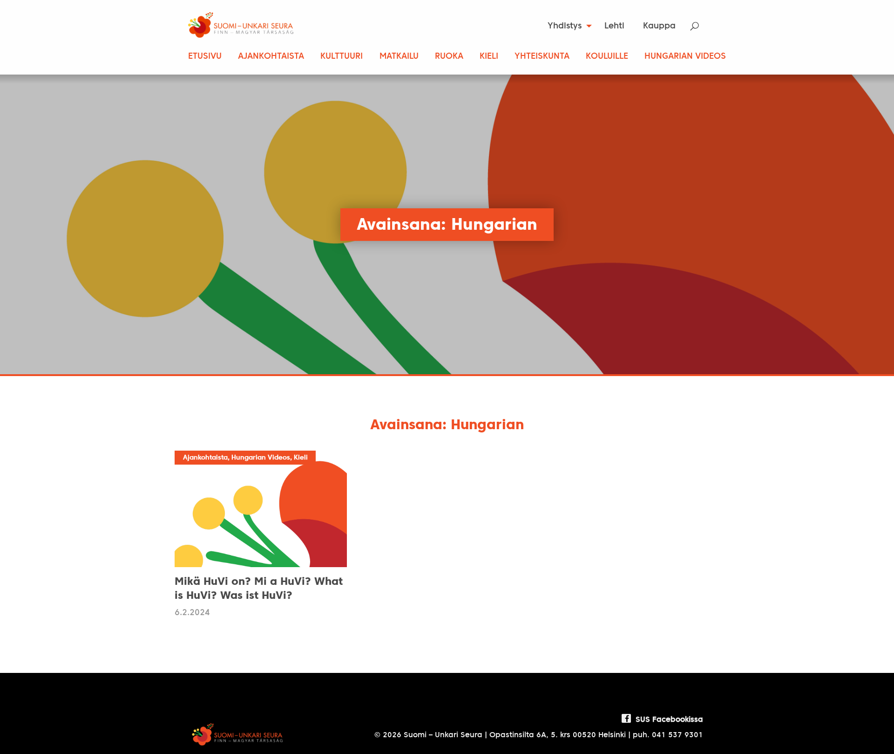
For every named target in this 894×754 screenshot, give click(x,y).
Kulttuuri (341, 57)
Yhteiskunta (542, 57)
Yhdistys (565, 26)
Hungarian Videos (685, 57)
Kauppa (659, 26)
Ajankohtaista (271, 57)
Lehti (614, 26)
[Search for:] (700, 26)
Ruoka (449, 57)
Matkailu (399, 57)
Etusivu (205, 57)
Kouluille (607, 57)
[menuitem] (567, 26)
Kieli (489, 57)
